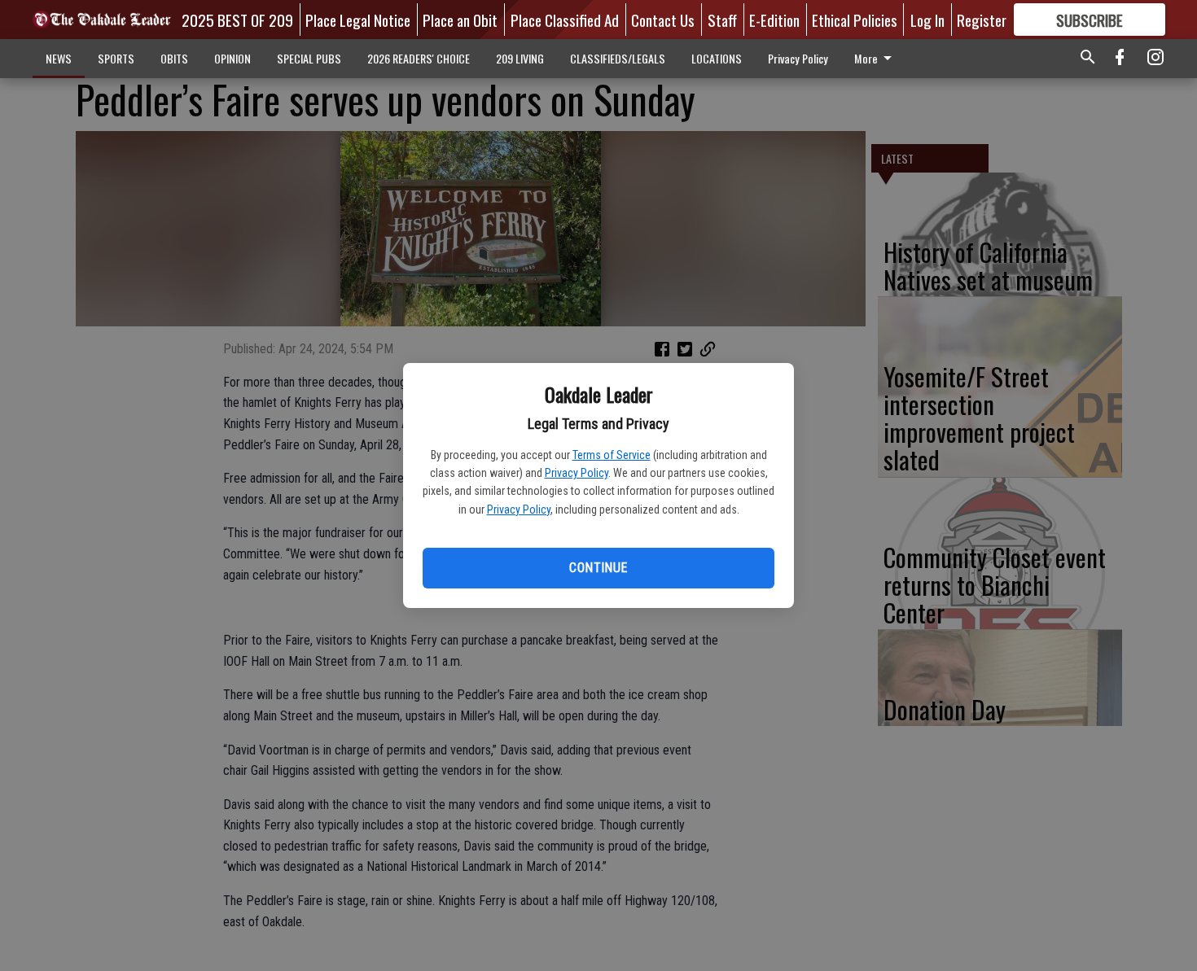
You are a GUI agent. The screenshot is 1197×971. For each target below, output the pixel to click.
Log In (927, 19)
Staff (722, 19)
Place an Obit (460, 19)
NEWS (59, 58)
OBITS (174, 58)
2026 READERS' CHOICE (418, 58)
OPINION (232, 58)
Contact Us (663, 19)
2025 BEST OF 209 (237, 19)
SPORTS (116, 58)
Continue (598, 567)
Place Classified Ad (565, 19)
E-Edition (774, 19)
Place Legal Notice (357, 19)
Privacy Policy (576, 472)
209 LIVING (520, 58)
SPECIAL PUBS (309, 58)
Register (981, 19)
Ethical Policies (854, 19)
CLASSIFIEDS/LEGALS (617, 58)
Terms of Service (611, 454)
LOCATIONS (716, 58)
